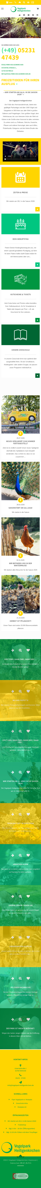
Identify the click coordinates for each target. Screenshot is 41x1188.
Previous (3, 22)
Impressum (33, 1160)
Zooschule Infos (22, 1103)
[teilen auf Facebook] (28, 650)
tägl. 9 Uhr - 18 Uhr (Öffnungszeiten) (22, 1128)
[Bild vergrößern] (20, 650)
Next (6, 22)
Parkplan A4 (22, 1107)
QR (23, 1163)
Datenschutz (14, 1163)
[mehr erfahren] (12, 650)
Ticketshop (22, 1125)
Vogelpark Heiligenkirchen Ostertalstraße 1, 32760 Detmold (12, 68)
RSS (29, 1163)
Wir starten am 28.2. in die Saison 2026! (22, 1121)
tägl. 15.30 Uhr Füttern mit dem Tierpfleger (22, 1132)
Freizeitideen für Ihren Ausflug (20, 82)
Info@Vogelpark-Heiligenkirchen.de (16, 74)
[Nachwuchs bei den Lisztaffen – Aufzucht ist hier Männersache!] (20, 27)
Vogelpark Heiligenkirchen (18, 1160)
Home (19, 1168)
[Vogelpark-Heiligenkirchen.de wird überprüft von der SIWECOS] (20, 1176)
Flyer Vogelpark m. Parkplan (22, 1100)
